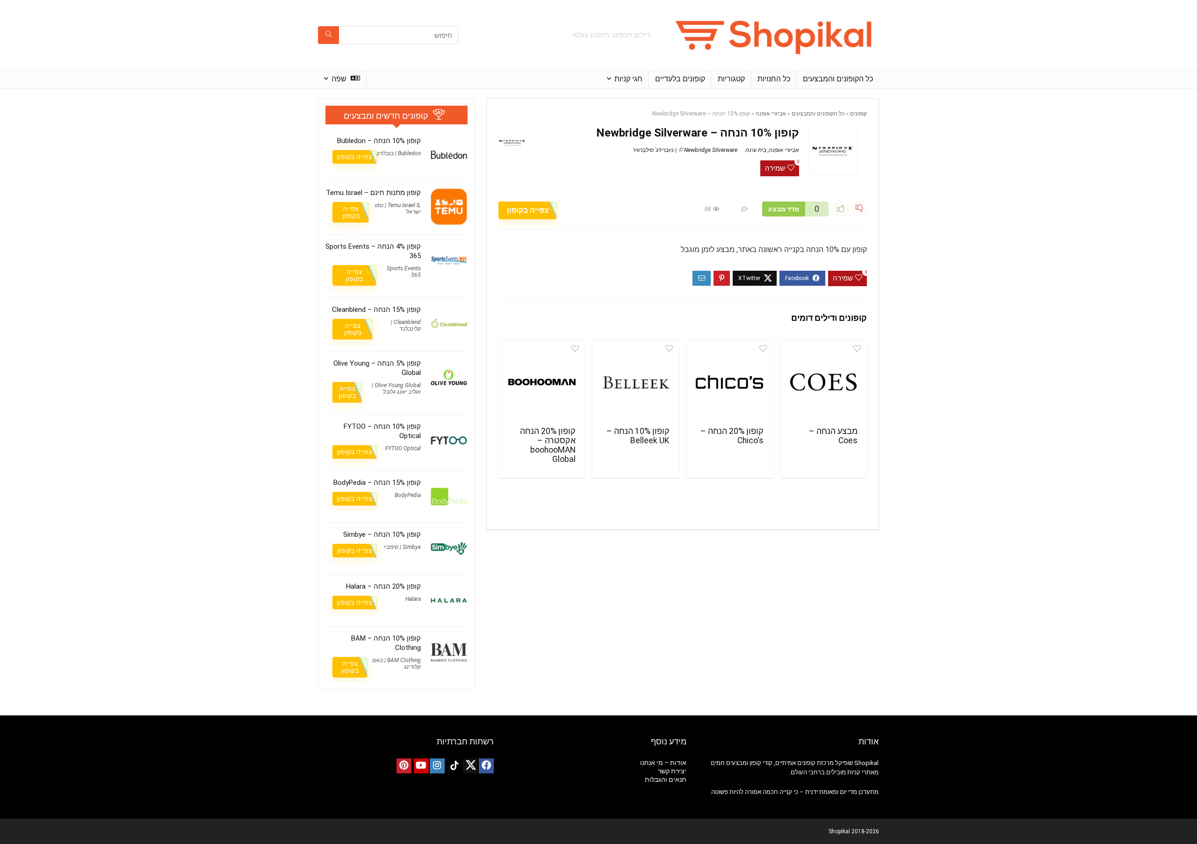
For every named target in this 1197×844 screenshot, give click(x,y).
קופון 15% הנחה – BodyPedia (377, 482)
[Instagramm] (437, 765)
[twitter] (470, 765)
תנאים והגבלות (665, 779)
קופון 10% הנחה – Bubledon (379, 141)
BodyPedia (408, 495)
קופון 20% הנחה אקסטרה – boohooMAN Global (548, 445)
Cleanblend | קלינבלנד (406, 325)
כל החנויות (773, 78)
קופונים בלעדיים (680, 78)
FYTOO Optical (403, 448)
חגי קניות (628, 78)
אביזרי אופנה (771, 113)
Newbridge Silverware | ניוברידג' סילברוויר (685, 150)
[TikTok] (454, 765)
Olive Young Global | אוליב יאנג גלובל (396, 388)
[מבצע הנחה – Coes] (823, 382)
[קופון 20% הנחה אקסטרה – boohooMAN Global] (541, 382)
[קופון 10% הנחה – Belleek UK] (635, 382)
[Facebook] (486, 765)
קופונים (858, 113)
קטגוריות (731, 78)
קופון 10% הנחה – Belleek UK (638, 435)
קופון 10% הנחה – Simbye (382, 534)
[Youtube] (421, 765)
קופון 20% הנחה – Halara (383, 586)
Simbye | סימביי (402, 547)
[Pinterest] (404, 765)
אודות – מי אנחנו (663, 762)
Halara (413, 599)
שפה (340, 78)
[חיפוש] (328, 35)
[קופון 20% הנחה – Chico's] (729, 382)
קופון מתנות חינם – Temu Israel (373, 192)
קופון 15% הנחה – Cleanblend (376, 309)
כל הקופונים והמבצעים (838, 78)
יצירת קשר (672, 771)
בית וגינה (755, 150)
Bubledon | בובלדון (399, 153)
